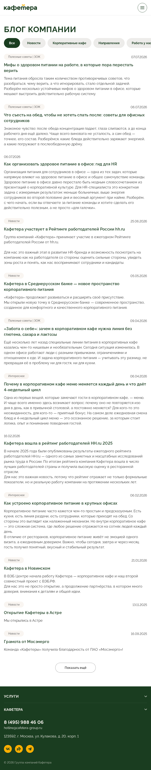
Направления (109, 43)
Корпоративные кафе (69, 43)
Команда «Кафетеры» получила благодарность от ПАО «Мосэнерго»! (75, 641)
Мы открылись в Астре (75, 612)
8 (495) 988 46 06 (24, 722)
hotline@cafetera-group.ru (23, 727)
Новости (34, 43)
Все (12, 43)
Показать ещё (76, 667)
